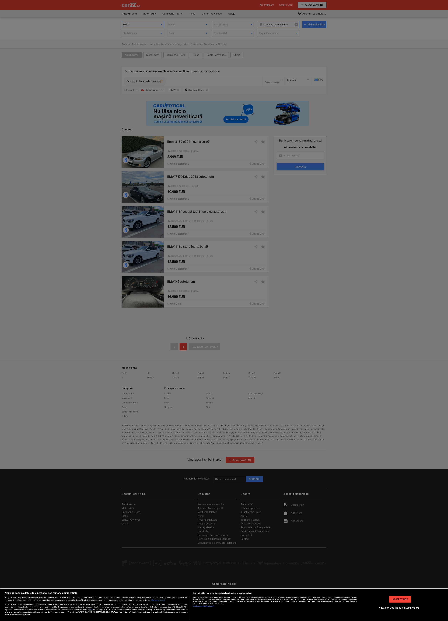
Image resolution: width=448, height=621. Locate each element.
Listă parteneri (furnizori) (203, 606)
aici (90, 609)
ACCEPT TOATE (400, 599)
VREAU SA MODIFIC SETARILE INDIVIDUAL (399, 607)
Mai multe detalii (158, 600)
